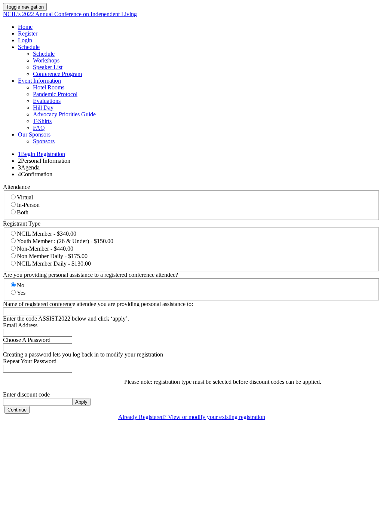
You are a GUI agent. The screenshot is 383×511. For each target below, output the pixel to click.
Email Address (20, 325)
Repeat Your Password (29, 361)
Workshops (46, 60)
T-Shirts (42, 121)
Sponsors (44, 141)
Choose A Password (26, 340)
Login (25, 40)
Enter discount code (26, 394)
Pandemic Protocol (55, 94)
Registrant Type (21, 223)
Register (27, 33)
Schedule (29, 47)
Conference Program (57, 74)
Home (25, 27)
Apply (81, 402)
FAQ (39, 128)
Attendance (16, 187)
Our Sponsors (34, 134)
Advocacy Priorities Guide (64, 114)
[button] (17, 410)
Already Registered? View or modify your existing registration (191, 417)
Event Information (39, 80)
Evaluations (47, 101)
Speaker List (47, 67)
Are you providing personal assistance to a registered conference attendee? (90, 275)
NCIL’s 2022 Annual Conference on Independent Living (70, 14)
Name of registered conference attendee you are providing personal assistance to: (98, 304)
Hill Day (43, 107)
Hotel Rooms (48, 87)
